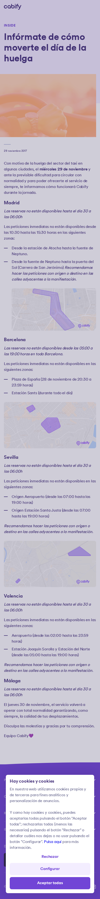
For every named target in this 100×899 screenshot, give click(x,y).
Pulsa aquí (52, 842)
